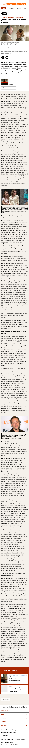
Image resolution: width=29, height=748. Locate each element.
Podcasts (18, 8)
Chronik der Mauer (7, 742)
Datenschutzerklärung (8, 730)
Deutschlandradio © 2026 (9, 745)
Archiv (4, 13)
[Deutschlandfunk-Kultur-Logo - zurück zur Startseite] (14, 4)
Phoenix (18, 740)
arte (23, 740)
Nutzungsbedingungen (9, 732)
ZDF (12, 740)
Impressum (5, 735)
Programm (11, 8)
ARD (8, 740)
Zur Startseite (5, 699)
